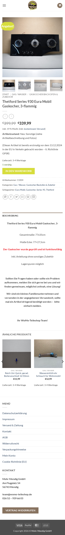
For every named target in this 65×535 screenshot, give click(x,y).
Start (5, 94)
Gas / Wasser (19, 94)
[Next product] (5, 116)
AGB (5, 437)
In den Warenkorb (19, 171)
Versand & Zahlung (12, 425)
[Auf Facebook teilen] (11, 197)
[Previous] (7, 47)
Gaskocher (31, 190)
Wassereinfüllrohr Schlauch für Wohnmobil (48, 374)
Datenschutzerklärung (14, 413)
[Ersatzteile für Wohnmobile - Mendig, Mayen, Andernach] (32, 5)
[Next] (57, 47)
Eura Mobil (20, 190)
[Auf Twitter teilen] (16, 197)
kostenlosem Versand (34, 128)
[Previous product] (11, 116)
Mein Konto (8, 455)
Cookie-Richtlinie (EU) (14, 461)
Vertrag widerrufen (20, 510)
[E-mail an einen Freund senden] (22, 197)
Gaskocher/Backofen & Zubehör (40, 185)
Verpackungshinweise (14, 449)
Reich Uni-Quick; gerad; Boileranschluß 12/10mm (16, 374)
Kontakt (6, 431)
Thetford (50, 190)
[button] (4, 5)
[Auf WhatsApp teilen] (5, 197)
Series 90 (41, 190)
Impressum (8, 419)
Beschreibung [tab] (10, 215)
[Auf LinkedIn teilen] (33, 197)
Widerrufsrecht (10, 443)
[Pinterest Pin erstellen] (28, 197)
